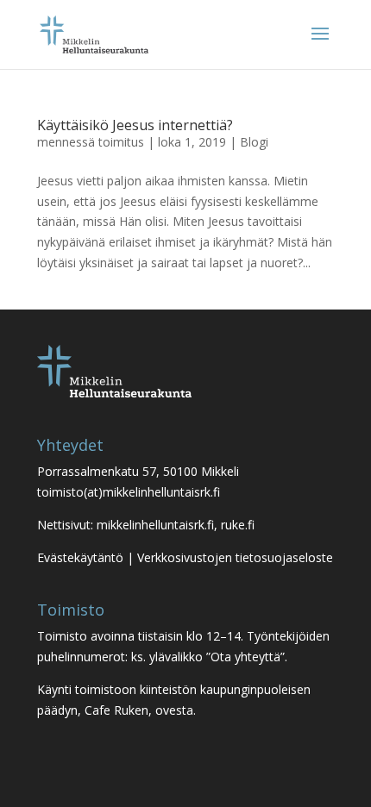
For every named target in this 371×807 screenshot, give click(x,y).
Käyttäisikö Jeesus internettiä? (135, 125)
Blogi (254, 142)
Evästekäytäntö (80, 557)
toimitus (121, 142)
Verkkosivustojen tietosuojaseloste (235, 557)
